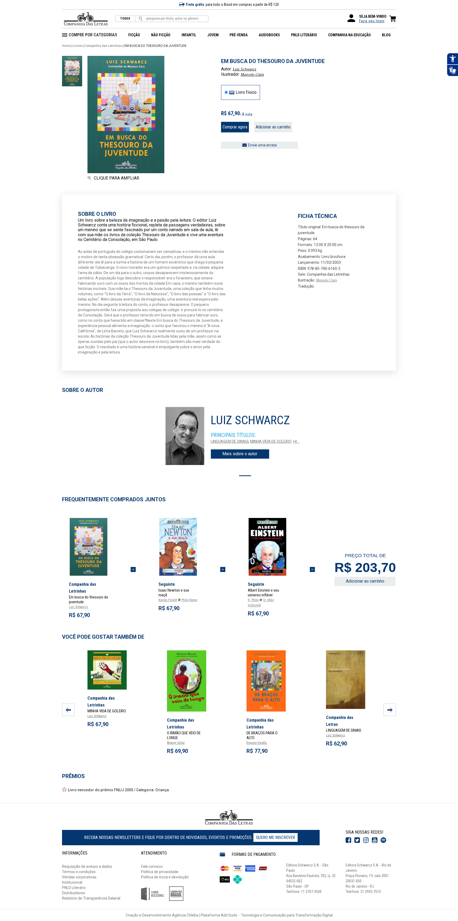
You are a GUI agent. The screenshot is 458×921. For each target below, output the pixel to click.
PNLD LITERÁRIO (304, 35)
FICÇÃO (134, 35)
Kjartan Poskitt (167, 600)
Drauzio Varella (256, 743)
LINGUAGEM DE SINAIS (229, 441)
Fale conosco (152, 866)
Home (66, 46)
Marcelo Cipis (252, 74)
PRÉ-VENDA (239, 35)
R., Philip (253, 600)
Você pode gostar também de (103, 637)
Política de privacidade (159, 872)
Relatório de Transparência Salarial (91, 898)
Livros (77, 46)
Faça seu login (372, 21)
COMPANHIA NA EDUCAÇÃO (349, 35)
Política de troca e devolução (165, 877)
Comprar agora (235, 126)
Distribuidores (73, 893)
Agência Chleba (185, 915)
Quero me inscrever (275, 837)
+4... (296, 441)
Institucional (72, 882)
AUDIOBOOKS (269, 35)
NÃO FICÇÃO (160, 35)
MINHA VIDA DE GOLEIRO (271, 441)
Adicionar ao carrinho (273, 126)
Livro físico (246, 92)
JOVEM (213, 35)
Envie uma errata (262, 145)
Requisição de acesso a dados (87, 866)
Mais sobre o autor (239, 453)
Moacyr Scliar (176, 743)
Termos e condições (79, 872)
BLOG (386, 35)
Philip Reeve (189, 600)
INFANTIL (189, 35)
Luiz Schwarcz (244, 69)
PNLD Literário (74, 888)
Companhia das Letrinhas (103, 46)
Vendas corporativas (79, 877)
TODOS (125, 18)
